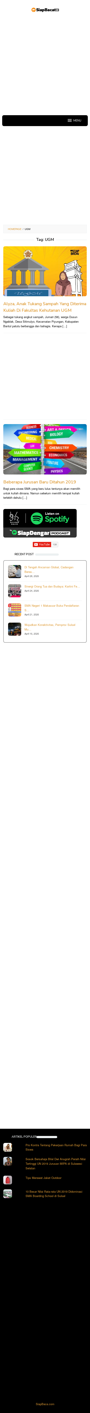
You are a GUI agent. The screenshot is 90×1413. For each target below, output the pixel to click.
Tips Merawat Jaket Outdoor (43, 1178)
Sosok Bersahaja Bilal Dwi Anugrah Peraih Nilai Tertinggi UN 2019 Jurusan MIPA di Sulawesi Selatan (56, 1163)
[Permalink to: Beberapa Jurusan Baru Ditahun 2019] (45, 449)
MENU (77, 121)
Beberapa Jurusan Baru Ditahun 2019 (39, 482)
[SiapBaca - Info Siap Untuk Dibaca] (45, 9)
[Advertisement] (45, 65)
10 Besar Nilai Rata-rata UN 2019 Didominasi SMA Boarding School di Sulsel (54, 1193)
